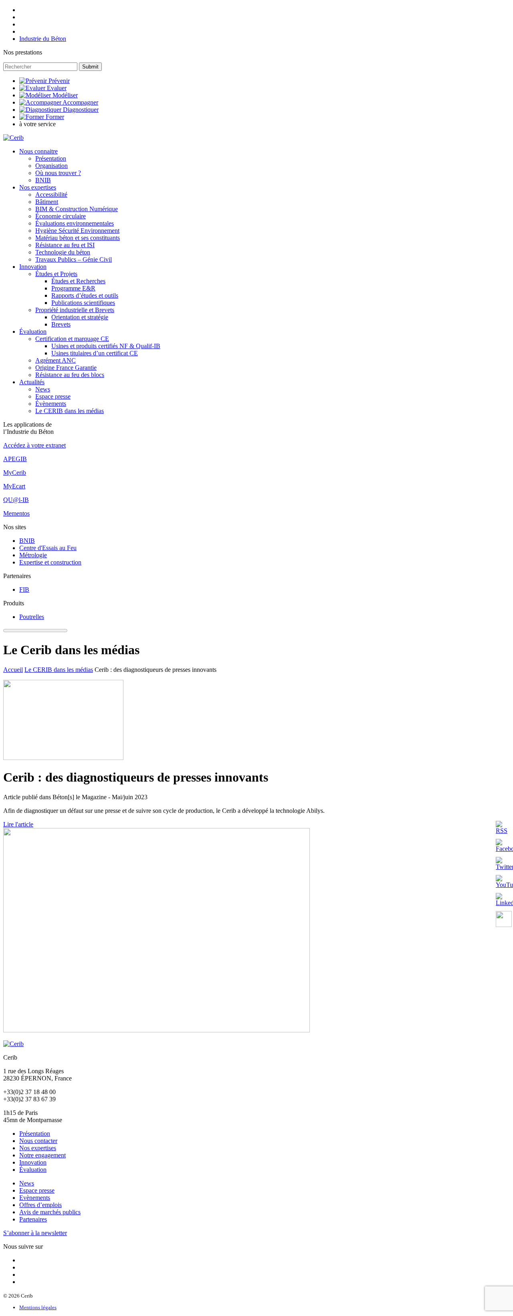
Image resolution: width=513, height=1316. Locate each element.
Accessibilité (51, 194)
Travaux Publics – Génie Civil (73, 259)
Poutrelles (31, 616)
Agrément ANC (55, 360)
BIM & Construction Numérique (76, 209)
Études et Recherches (78, 281)
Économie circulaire (60, 216)
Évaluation (32, 331)
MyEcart (14, 486)
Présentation (50, 158)
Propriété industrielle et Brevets (74, 309)
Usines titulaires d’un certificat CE (94, 353)
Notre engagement (42, 1155)
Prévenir (59, 80)
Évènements (50, 403)
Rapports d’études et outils (84, 295)
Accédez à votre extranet (34, 445)
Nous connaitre (38, 151)
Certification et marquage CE (72, 338)
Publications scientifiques (83, 302)
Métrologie (33, 555)
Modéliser (65, 95)
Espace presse (53, 396)
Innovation (32, 266)
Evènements (34, 1197)
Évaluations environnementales (74, 223)
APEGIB (15, 458)
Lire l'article (18, 824)
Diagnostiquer (81, 109)
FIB (24, 589)
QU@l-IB (16, 499)
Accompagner (80, 102)
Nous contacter (38, 1140)
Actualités (31, 382)
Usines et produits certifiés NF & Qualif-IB (105, 346)
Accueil (13, 669)
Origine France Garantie (66, 367)
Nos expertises (37, 187)
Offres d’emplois (40, 1204)
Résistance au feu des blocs (69, 374)
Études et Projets (56, 273)
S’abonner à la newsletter (35, 1232)
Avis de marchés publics (50, 1212)
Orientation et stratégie (79, 317)
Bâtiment (46, 201)
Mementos (16, 513)
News (42, 389)
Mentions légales (38, 1307)
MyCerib (14, 472)
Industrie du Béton (42, 38)
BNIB (43, 180)
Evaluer (57, 88)
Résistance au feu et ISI (65, 245)
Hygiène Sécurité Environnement (77, 230)
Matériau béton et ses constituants (77, 237)
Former (55, 116)
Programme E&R (73, 288)
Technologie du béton (62, 252)
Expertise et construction (50, 562)
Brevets (61, 324)
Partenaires (33, 1219)
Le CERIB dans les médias (69, 410)
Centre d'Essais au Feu (48, 547)
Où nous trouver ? (58, 172)
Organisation (51, 165)
